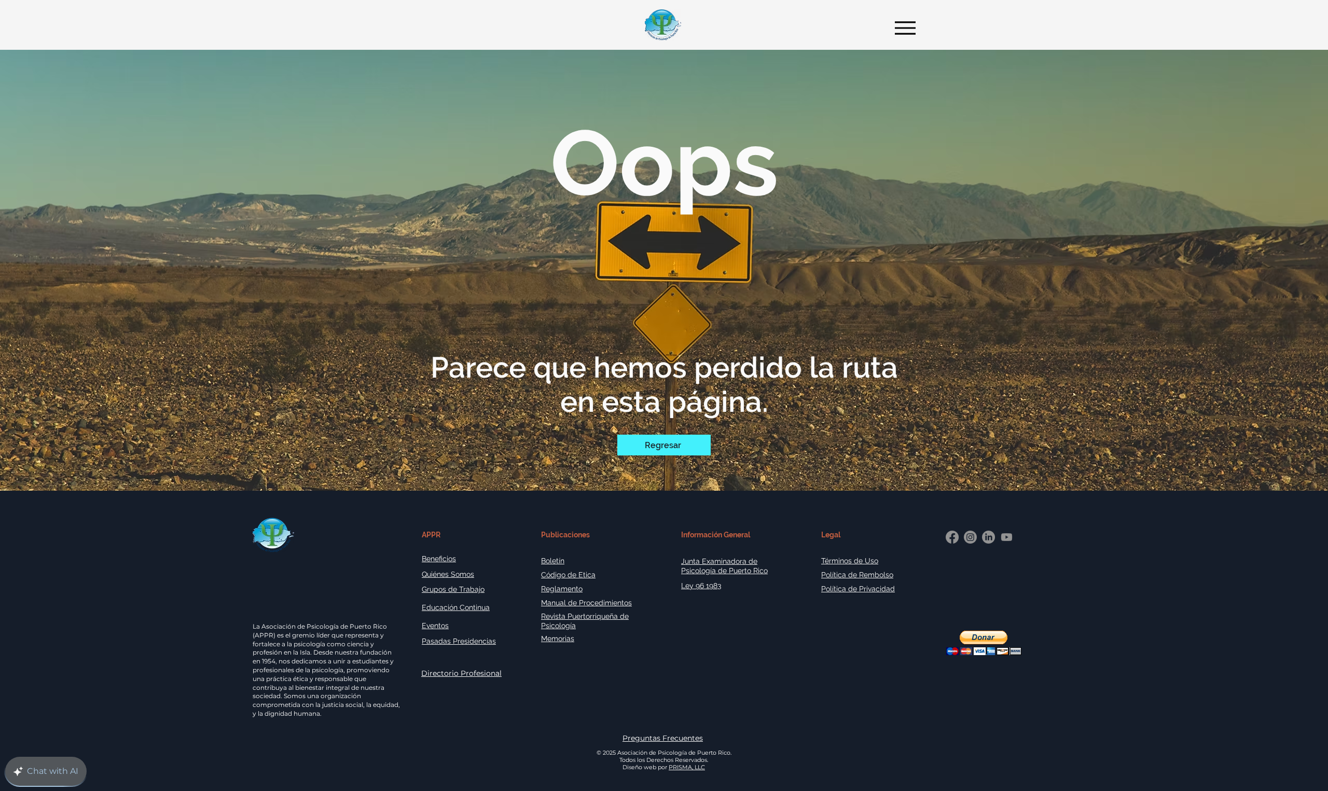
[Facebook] (952, 537)
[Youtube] (1006, 537)
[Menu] (902, 28)
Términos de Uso (849, 561)
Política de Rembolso (857, 575)
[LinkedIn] (988, 537)
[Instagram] (970, 537)
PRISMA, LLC (687, 767)
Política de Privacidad (858, 589)
